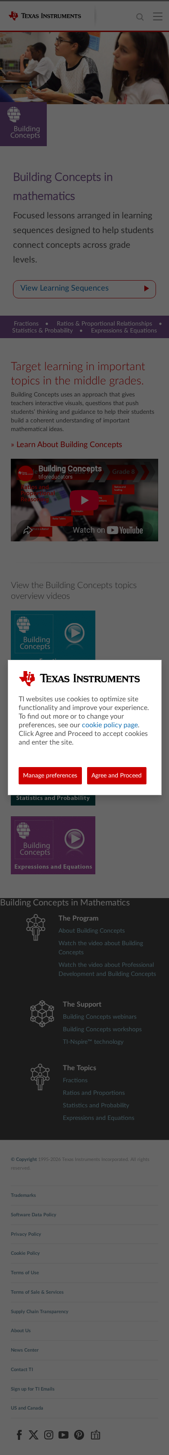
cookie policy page (110, 725)
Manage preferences (50, 776)
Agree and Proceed (116, 776)
